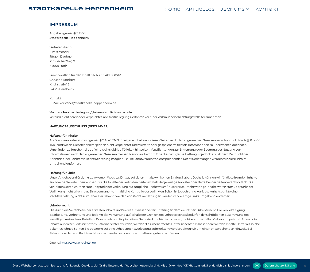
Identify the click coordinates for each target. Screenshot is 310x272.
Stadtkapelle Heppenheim (81, 9)
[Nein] (305, 266)
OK (257, 265)
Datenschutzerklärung (280, 265)
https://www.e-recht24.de (78, 243)
